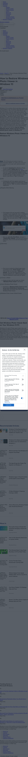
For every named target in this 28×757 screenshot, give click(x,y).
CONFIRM (8, 405)
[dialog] (14, 378)
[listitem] (14, 376)
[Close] (25, 350)
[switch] (22, 379)
